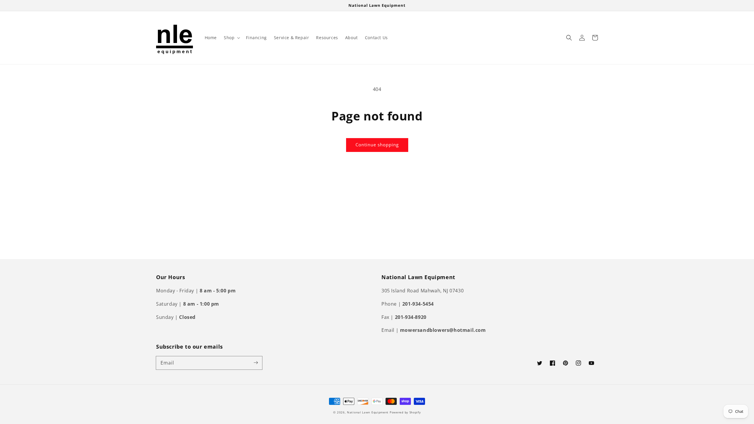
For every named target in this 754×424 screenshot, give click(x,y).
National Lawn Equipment (367, 412)
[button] (231, 38)
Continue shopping (377, 145)
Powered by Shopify (405, 412)
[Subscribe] (255, 362)
